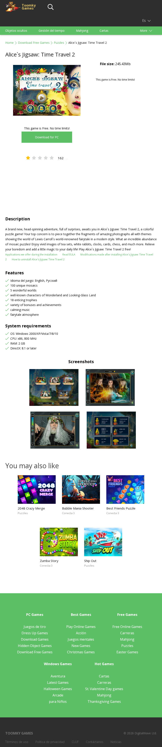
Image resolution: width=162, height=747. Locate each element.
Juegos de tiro (35, 626)
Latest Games (58, 682)
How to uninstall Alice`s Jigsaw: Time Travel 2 (38, 259)
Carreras (127, 633)
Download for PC (47, 137)
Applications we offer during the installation (31, 254)
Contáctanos (94, 742)
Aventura (58, 676)
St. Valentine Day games (104, 689)
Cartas (104, 31)
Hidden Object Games (35, 645)
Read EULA (68, 254)
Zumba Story (49, 561)
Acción (81, 633)
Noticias (116, 742)
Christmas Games (81, 652)
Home (9, 43)
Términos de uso (16, 742)
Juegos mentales (81, 639)
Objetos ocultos (16, 31)
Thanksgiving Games (104, 701)
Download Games (35, 639)
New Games (81, 645)
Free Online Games (127, 626)
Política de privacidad (50, 742)
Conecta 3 (68, 513)
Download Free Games (34, 43)
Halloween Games (58, 689)
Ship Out (90, 561)
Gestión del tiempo (52, 31)
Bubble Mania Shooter (78, 508)
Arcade (58, 695)
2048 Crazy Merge (31, 508)
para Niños (58, 701)
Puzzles (59, 43)
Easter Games (127, 652)
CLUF (75, 742)
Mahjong (82, 31)
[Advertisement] (81, 184)
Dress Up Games (35, 633)
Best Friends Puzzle (120, 508)
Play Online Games (81, 626)
